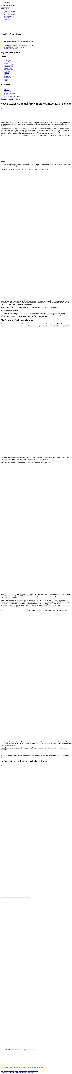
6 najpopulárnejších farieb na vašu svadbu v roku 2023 (19, 45)
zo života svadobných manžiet (12, 96)
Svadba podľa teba (9, 93)
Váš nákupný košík (9, 14)
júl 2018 (6, 73)
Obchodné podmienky (10, 16)
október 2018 (8, 68)
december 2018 (8, 65)
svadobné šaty (39, 1067)
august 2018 (7, 71)
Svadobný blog (8, 19)
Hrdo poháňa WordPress (26, 1072)
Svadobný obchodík (9, 11)
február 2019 (7, 63)
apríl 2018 (7, 76)
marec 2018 (7, 77)
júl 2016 (6, 81)
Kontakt (6, 17)
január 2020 (7, 62)
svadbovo (7, 94)
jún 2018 (6, 74)
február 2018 (7, 79)
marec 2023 (7, 60)
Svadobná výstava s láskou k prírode (14, 47)
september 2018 (8, 69)
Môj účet (6, 13)
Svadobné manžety (6, 2)
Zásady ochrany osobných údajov (10, 1072)
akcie (5, 88)
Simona (23, 1067)
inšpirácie (6, 90)
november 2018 (8, 66)
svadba (33, 1067)
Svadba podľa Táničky (10, 48)
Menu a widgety (5, 8)
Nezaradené (7, 91)
